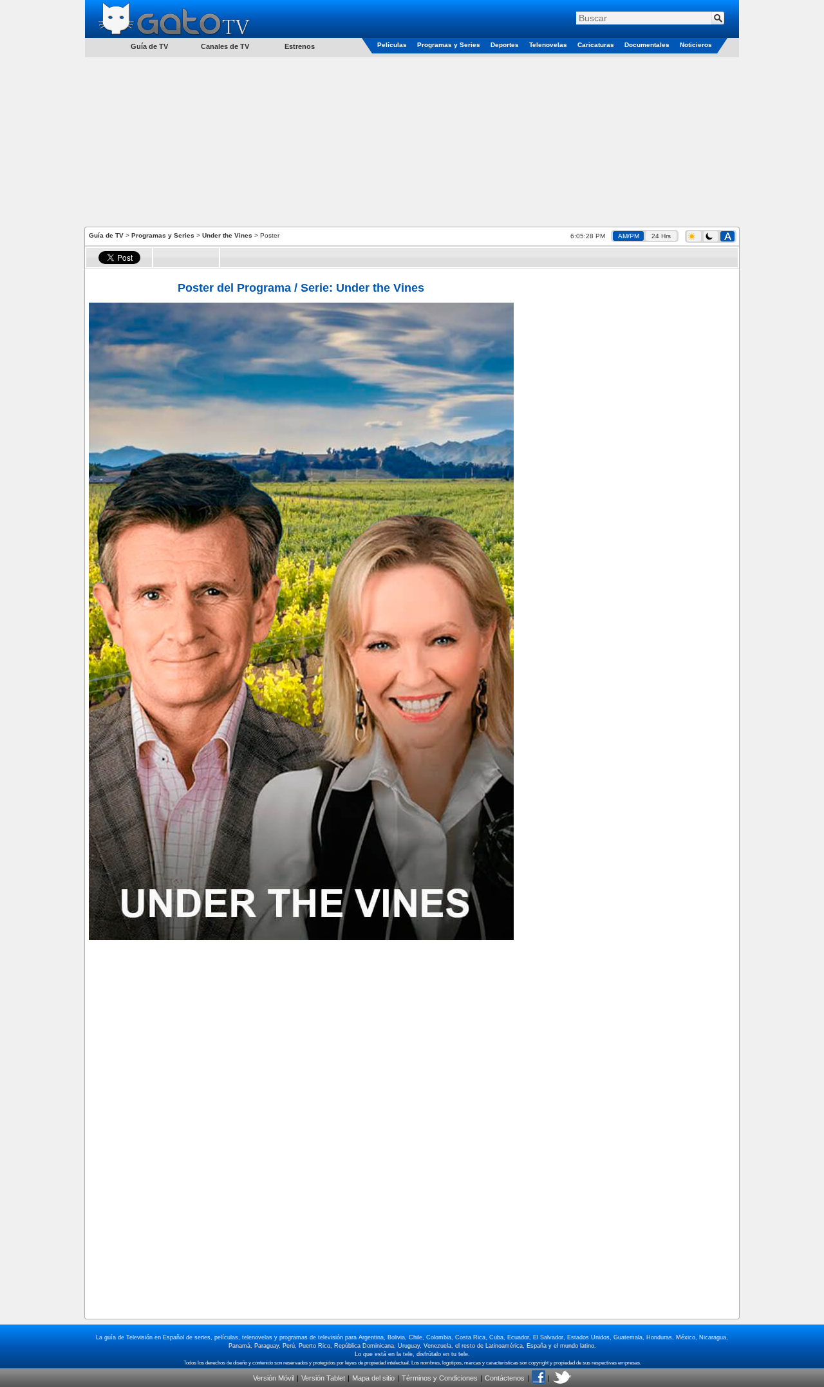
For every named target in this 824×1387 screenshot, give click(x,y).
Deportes (505, 44)
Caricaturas (595, 44)
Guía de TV (106, 235)
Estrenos (300, 46)
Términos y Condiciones (440, 1378)
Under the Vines (227, 235)
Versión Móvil (273, 1378)
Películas (392, 44)
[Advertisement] (412, 141)
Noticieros (696, 44)
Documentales (647, 44)
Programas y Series (448, 44)
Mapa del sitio (373, 1378)
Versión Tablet (323, 1378)
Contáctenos (505, 1378)
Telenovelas (548, 44)
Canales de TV (225, 46)
